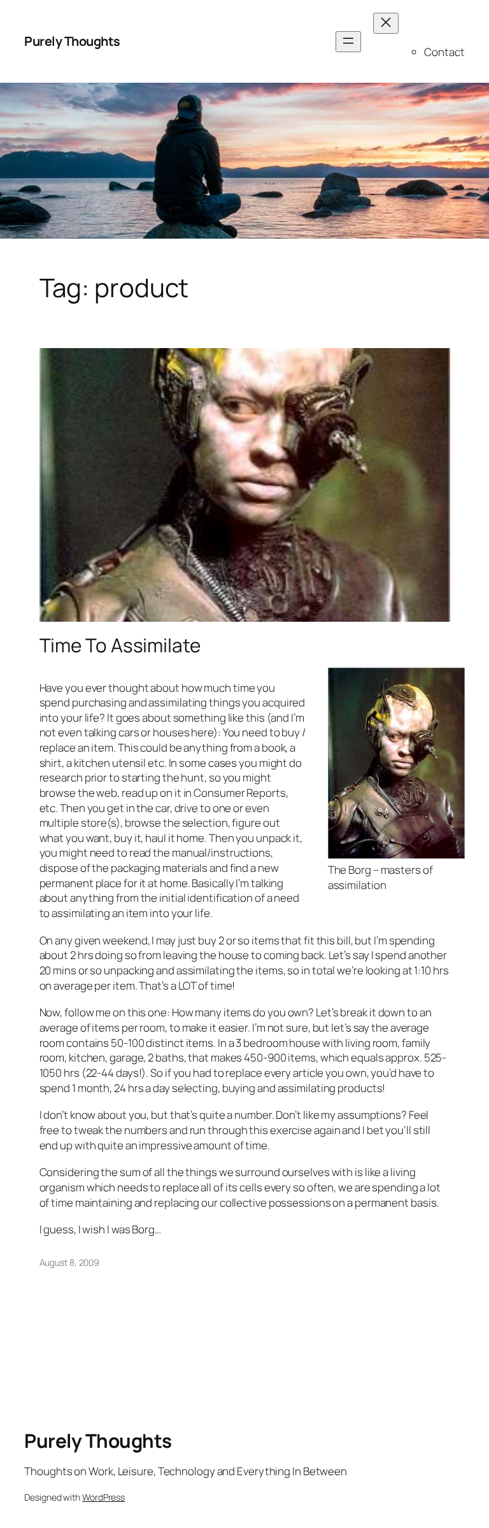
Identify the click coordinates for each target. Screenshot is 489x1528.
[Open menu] (348, 41)
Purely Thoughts (72, 41)
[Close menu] (386, 23)
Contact (444, 52)
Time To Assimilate (120, 644)
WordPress (103, 1497)
